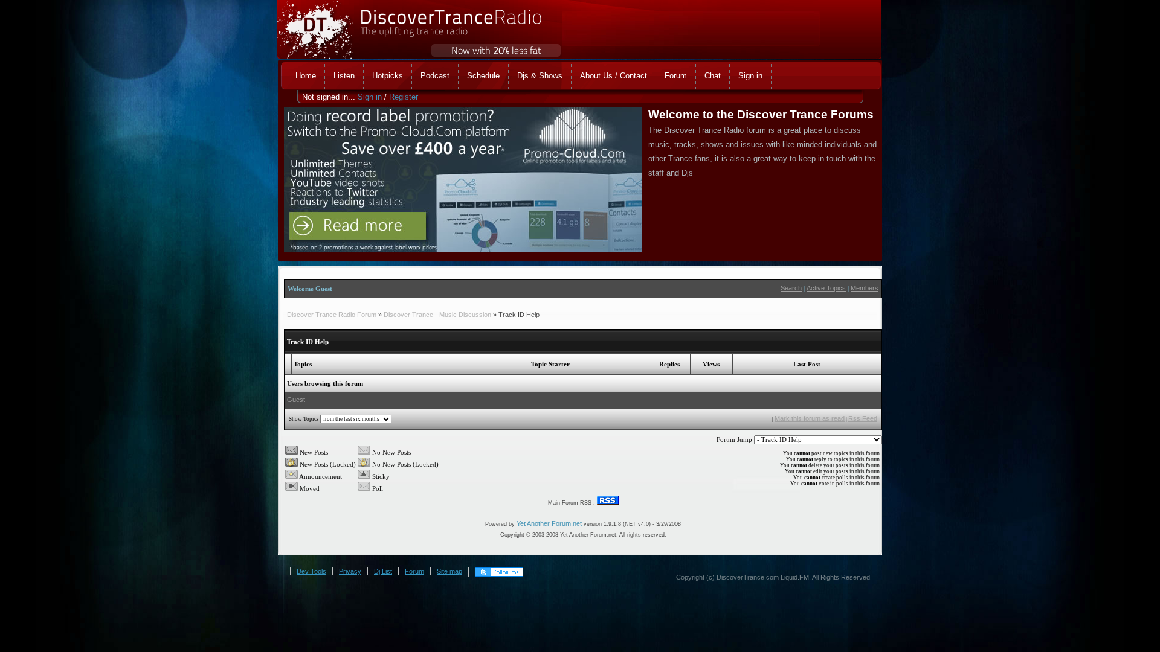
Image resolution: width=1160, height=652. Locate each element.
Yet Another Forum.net (549, 523)
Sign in (370, 96)
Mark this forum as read (810, 418)
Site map (449, 571)
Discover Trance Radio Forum (331, 314)
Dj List (383, 571)
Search (791, 288)
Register (403, 96)
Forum (414, 571)
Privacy (350, 571)
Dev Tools (311, 571)
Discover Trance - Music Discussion (437, 314)
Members (864, 288)
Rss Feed (862, 418)
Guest (296, 399)
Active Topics (826, 288)
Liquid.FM (795, 577)
